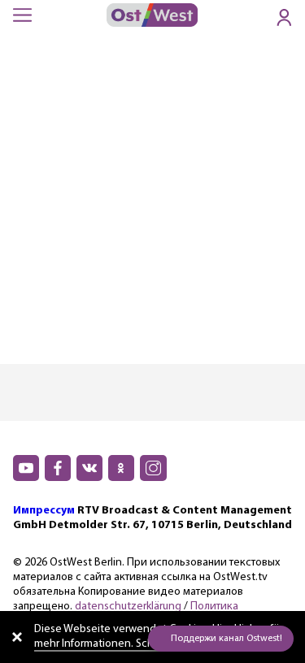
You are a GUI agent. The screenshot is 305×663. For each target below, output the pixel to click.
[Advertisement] (152, 203)
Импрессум (44, 511)
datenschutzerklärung (128, 606)
